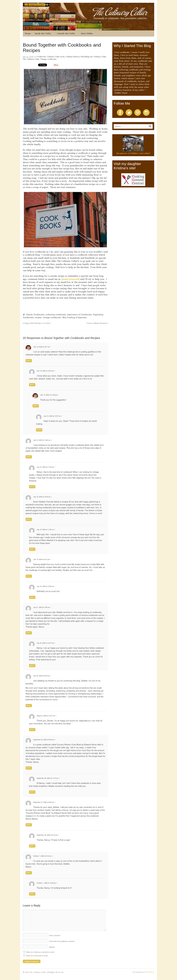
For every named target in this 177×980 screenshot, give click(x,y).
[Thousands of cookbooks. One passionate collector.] (88, 29)
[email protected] (71, 279)
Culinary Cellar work (56, 57)
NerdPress (150, 972)
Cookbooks (41, 57)
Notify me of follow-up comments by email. (40, 952)
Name (54, 935)
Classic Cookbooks (35, 314)
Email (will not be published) (62, 941)
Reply (28, 360)
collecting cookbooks (55, 314)
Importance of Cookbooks (79, 314)
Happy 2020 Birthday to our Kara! (37, 323)
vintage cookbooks (52, 317)
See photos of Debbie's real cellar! (133, 153)
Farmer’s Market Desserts (96, 323)
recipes (38, 317)
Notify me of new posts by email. (37, 955)
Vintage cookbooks (48, 59)
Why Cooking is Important (74, 317)
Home (28, 33)
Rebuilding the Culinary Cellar (93, 57)
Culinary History (73, 57)
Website (52, 947)
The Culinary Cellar (31, 59)
